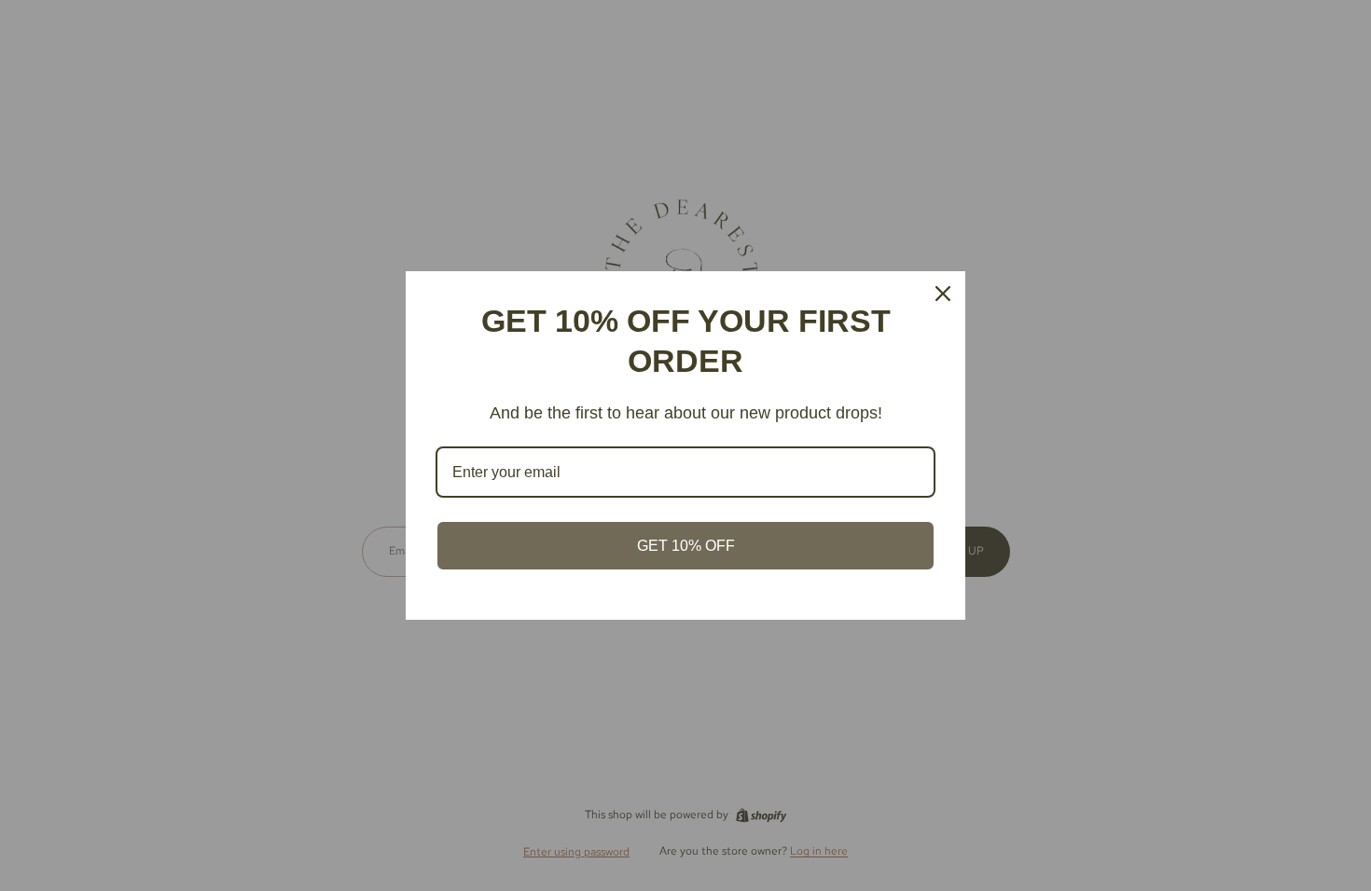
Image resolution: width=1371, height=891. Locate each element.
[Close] (943, 293)
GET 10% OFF (686, 546)
